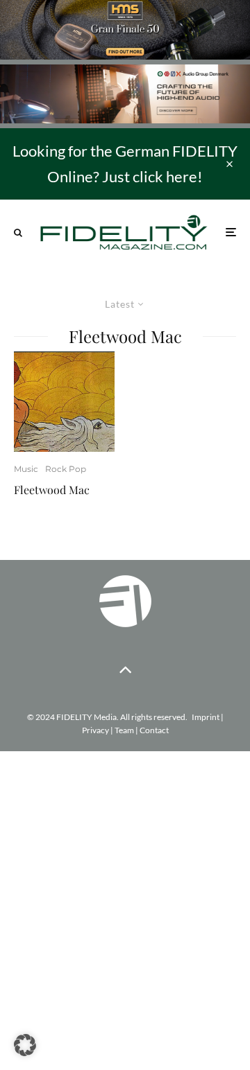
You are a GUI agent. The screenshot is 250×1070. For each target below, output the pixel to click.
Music (26, 469)
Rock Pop (65, 469)
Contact (154, 730)
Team (124, 730)
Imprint (205, 717)
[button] (25, 1045)
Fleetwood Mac (52, 489)
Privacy (95, 730)
